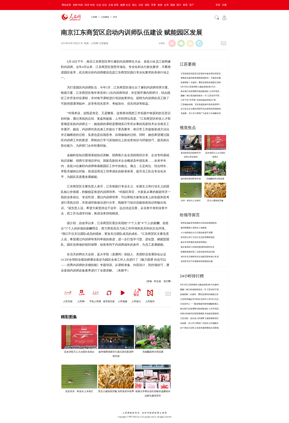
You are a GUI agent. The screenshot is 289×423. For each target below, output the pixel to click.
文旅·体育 (113, 5)
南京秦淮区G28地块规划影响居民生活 (197, 247)
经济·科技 (90, 5)
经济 (115, 17)
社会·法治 (102, 5)
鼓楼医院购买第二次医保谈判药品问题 (198, 252)
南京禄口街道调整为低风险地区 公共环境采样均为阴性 (204, 309)
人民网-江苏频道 (99, 43)
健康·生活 (125, 5)
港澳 (160, 5)
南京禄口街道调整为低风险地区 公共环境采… (201, 91)
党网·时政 (78, 5)
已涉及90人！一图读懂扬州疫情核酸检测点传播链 (202, 304)
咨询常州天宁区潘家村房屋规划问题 (197, 261)
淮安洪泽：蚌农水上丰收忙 (79, 391)
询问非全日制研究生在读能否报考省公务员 (200, 256)
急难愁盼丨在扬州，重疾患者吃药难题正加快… (202, 82)
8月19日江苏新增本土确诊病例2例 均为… (199, 87)
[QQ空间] (190, 43)
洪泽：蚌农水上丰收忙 (191, 200)
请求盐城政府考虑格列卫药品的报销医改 (199, 223)
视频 (172, 5)
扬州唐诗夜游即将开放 (191, 179)
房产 (191, 5)
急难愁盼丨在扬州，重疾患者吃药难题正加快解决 (202, 294)
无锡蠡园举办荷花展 (152, 352)
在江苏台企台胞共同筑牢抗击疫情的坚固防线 (201, 109)
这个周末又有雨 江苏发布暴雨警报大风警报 (199, 328)
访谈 (140, 5)
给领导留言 (190, 215)
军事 (153, 5)
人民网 (94, 17)
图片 (179, 5)
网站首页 (66, 5)
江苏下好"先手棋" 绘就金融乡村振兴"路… (199, 100)
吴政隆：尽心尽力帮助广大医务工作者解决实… (202, 113)
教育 (185, 5)
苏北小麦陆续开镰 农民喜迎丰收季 (116, 391)
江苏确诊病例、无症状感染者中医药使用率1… (201, 104)
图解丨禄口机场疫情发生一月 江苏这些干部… (201, 95)
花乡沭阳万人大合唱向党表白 (79, 352)
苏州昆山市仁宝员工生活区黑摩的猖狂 (198, 237)
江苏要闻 (188, 64)
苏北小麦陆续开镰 (215, 200)
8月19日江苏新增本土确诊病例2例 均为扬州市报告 (202, 285)
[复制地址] (199, 43)
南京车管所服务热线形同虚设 (194, 242)
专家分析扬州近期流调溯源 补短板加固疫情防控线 (202, 313)
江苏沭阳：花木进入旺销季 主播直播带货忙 (199, 318)
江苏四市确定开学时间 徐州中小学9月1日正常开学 (202, 299)
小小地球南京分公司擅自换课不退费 (197, 232)
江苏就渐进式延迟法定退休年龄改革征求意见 (201, 73)
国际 (147, 5)
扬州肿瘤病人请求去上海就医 (194, 228)
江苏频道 (105, 17)
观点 (134, 5)
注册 (224, 5)
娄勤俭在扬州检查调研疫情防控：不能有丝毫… (202, 78)
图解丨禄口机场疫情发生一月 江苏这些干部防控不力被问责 (206, 289)
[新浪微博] (172, 43)
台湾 (166, 5)
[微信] (181, 43)
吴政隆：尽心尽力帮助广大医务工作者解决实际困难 (203, 323)
